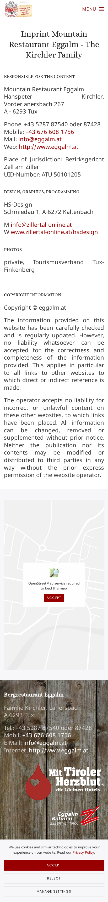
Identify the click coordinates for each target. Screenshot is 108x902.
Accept (54, 597)
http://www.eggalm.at (48, 146)
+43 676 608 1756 (49, 131)
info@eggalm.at (40, 139)
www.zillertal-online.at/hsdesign (54, 232)
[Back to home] (18, 9)
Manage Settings (54, 891)
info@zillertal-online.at (41, 224)
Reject (54, 878)
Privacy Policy (83, 852)
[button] (93, 9)
